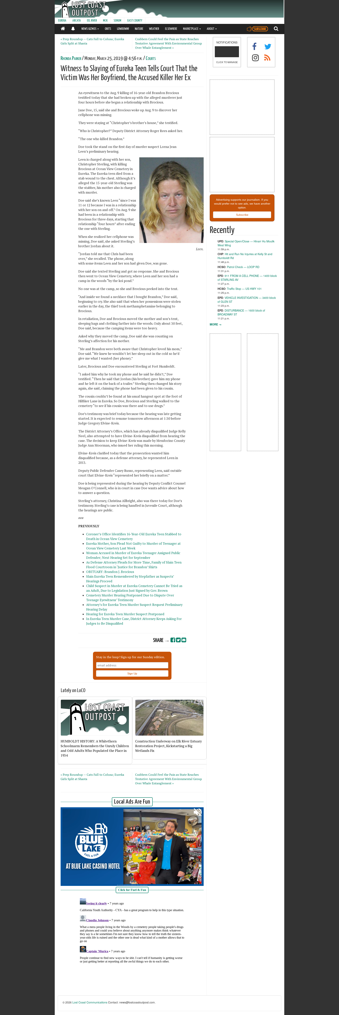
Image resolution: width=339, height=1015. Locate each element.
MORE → (215, 324)
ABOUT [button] (211, 29)
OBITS (108, 29)
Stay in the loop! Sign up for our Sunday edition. (130, 657)
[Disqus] (132, 946)
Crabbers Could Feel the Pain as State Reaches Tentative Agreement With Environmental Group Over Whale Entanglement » (168, 43)
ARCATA (76, 20)
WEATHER (154, 29)
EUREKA (62, 20)
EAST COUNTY (134, 20)
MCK (105, 20)
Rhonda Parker (71, 58)
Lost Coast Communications (89, 1002)
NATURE (139, 29)
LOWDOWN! (123, 29)
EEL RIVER (92, 20)
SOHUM (117, 20)
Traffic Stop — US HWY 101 (244, 289)
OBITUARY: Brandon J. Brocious (110, 572)
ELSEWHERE (171, 29)
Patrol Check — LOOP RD (243, 267)
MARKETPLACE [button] (191, 29)
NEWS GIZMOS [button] (89, 29)
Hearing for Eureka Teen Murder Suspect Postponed (125, 614)
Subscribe (242, 214)
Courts (151, 58)
